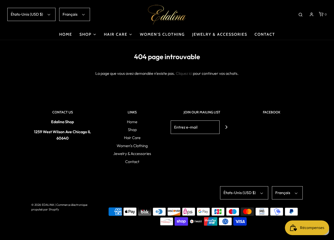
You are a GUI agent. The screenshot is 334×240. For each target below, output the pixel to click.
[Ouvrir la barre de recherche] (300, 14)
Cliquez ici (184, 73)
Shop (132, 129)
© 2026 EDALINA (42, 205)
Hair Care (132, 137)
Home (65, 34)
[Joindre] (226, 127)
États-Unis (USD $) (27, 14)
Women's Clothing (162, 34)
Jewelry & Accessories (219, 34)
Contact (265, 34)
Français (70, 14)
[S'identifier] (311, 14)
